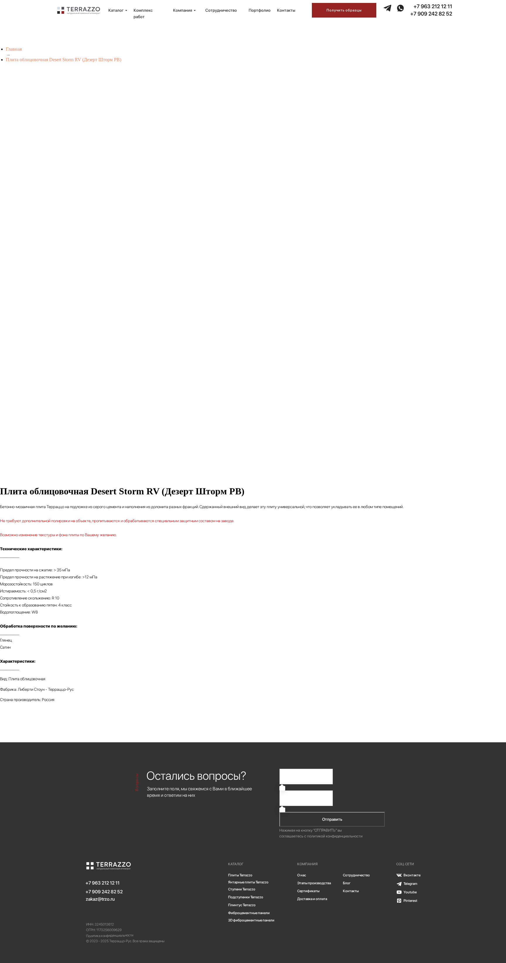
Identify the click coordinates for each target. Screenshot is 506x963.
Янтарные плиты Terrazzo (248, 882)
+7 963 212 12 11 (432, 6)
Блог (347, 883)
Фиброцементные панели (249, 913)
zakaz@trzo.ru (100, 899)
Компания (182, 10)
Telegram (410, 884)
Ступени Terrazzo (241, 889)
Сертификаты (308, 891)
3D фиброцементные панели (251, 920)
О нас (301, 875)
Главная (14, 49)
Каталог (116, 10)
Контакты (286, 10)
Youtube (410, 892)
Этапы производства (314, 883)
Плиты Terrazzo (240, 875)
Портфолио (260, 10)
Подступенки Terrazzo (245, 897)
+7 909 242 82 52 (431, 14)
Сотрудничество (221, 10)
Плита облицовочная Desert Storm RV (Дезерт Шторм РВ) (63, 59)
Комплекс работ (143, 13)
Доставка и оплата (312, 899)
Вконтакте (412, 875)
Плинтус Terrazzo (242, 905)
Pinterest (410, 901)
